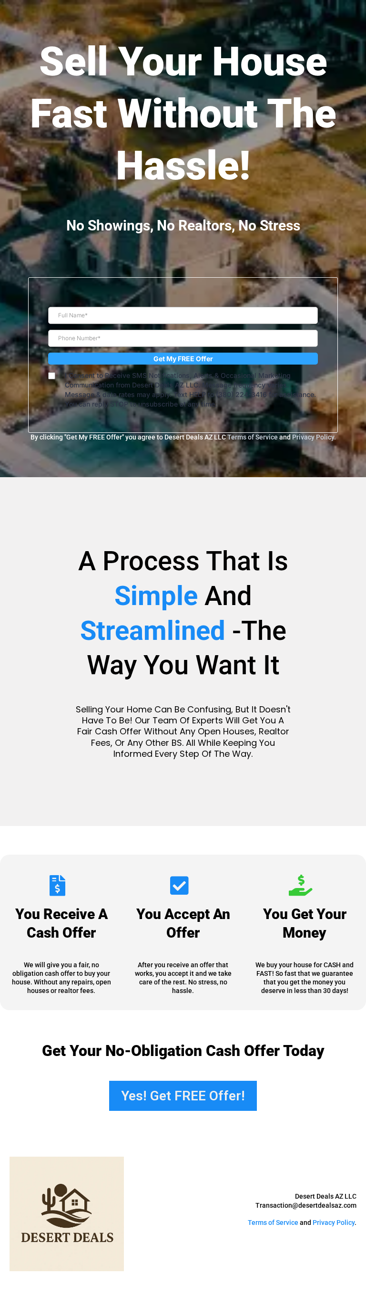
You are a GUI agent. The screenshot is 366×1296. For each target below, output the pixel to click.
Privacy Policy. (314, 437)
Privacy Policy (334, 1222)
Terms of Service (252, 437)
